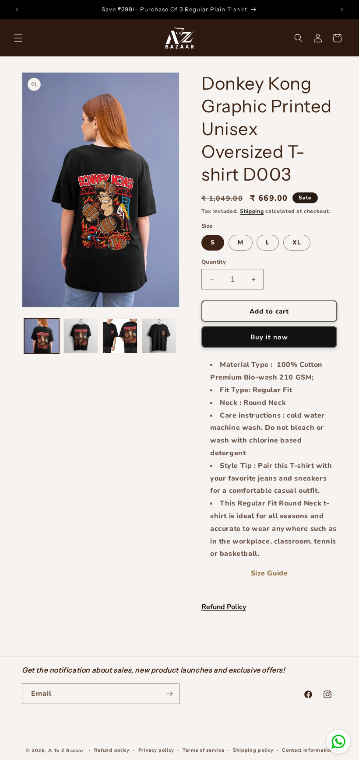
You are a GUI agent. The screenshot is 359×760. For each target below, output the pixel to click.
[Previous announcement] (17, 9)
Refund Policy (223, 607)
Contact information (307, 750)
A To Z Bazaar (66, 750)
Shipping (252, 211)
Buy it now (269, 337)
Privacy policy (156, 750)
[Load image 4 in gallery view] (159, 335)
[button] (18, 38)
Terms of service (203, 750)
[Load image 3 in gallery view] (119, 335)
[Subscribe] (169, 693)
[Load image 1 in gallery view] (41, 335)
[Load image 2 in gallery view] (81, 335)
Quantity (213, 262)
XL (296, 242)
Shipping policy (253, 750)
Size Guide (269, 573)
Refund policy (112, 750)
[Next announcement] (342, 9)
